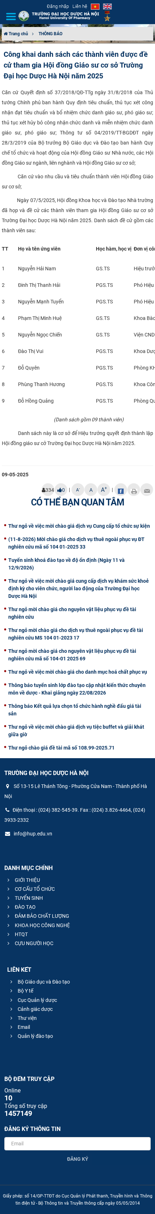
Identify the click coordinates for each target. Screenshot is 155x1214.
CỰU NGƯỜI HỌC (33, 943)
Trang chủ (18, 33)
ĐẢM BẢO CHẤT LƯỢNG (41, 916)
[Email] (146, 489)
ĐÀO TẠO (25, 907)
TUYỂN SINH (28, 898)
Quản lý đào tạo (35, 1036)
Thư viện (27, 1018)
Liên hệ (79, 6)
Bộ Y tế (25, 991)
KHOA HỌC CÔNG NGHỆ (42, 925)
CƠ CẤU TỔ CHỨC (34, 889)
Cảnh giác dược (35, 1009)
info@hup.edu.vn (32, 834)
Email (23, 1027)
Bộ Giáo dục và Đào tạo (43, 982)
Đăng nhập (58, 6)
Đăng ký (77, 1159)
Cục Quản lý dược (37, 1000)
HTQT (21, 934)
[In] (133, 489)
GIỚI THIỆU (27, 880)
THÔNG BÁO (50, 33)
